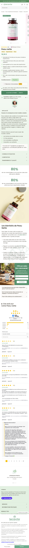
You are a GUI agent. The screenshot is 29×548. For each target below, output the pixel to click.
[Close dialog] (28, 264)
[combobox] (21, 279)
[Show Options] (27, 279)
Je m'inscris (22, 281)
